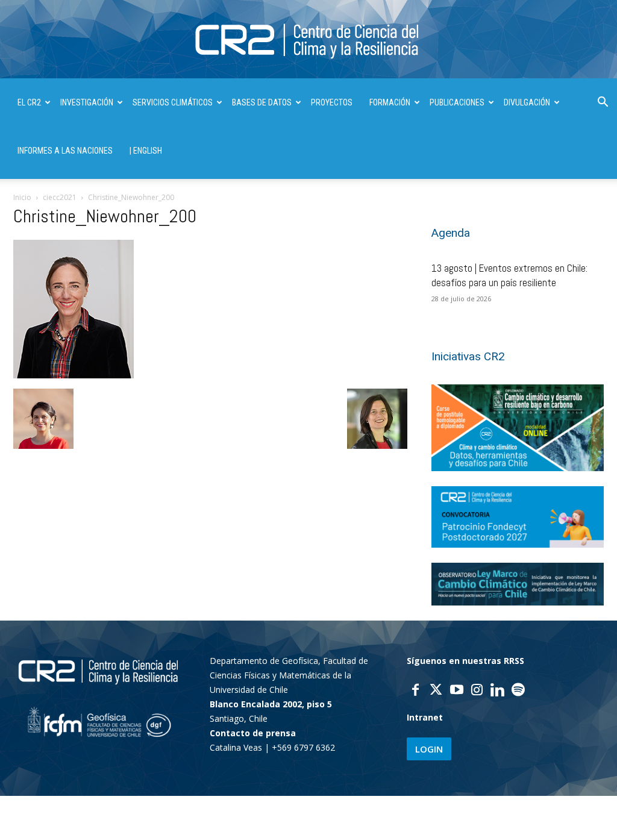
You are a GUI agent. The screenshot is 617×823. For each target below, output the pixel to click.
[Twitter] (436, 691)
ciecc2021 (60, 197)
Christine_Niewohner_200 (104, 216)
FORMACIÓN (389, 102)
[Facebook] (416, 691)
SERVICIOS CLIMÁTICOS (173, 102)
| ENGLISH (146, 150)
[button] (602, 103)
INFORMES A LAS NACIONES (65, 150)
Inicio (22, 197)
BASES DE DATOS (262, 102)
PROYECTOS (331, 102)
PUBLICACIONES (457, 102)
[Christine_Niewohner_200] (73, 375)
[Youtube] (457, 691)
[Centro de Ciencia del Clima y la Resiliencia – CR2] (308, 40)
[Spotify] (518, 691)
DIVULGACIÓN (527, 102)
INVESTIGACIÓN (86, 102)
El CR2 (29, 102)
